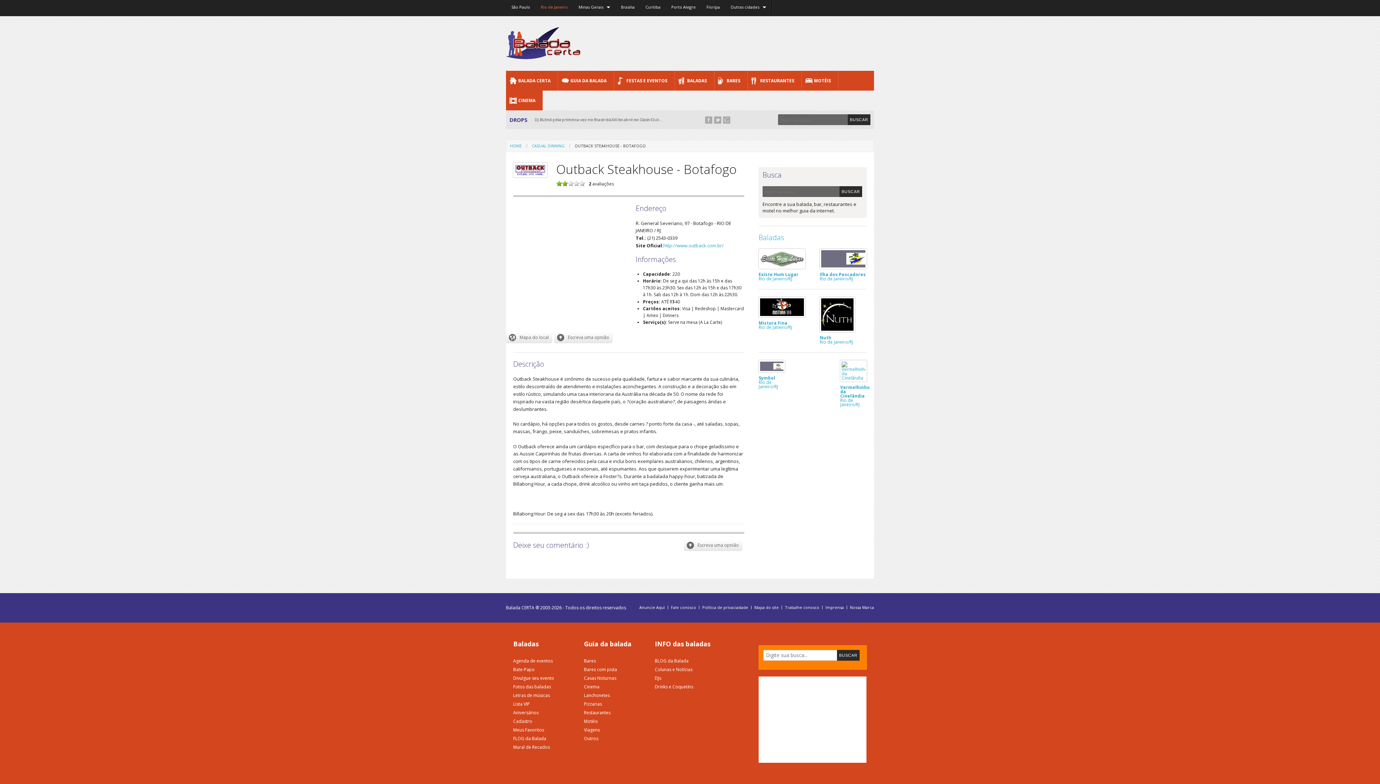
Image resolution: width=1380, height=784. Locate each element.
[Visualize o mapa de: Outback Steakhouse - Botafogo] (529, 337)
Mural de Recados (531, 747)
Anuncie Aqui (652, 607)
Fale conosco (683, 607)
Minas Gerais (591, 7)
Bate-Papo (524, 669)
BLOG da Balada (672, 661)
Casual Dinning (548, 145)
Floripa (713, 7)
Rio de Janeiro (554, 7)
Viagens (592, 730)
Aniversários (526, 713)
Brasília (628, 7)
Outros (591, 738)
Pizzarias (593, 704)
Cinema (526, 100)
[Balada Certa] (543, 53)
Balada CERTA (534, 81)
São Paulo (520, 7)
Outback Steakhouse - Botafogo (610, 145)
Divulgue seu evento (533, 678)
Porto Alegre (683, 7)
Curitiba (653, 7)
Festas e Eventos (646, 81)
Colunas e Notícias (674, 669)
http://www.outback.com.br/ (693, 245)
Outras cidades (745, 7)
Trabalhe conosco (802, 607)
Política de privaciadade (725, 607)
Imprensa (834, 607)
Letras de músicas (531, 695)
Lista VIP (521, 704)
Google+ (726, 120)
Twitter (717, 120)
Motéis (822, 81)
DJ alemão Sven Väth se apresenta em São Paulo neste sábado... (596, 119)
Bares (733, 81)
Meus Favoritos (528, 730)
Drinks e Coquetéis (674, 687)
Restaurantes (777, 81)
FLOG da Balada (529, 738)
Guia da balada (607, 643)
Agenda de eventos (533, 661)
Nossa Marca (862, 607)
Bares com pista (600, 669)
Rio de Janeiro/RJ (779, 276)
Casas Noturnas (600, 678)
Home (516, 145)
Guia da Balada (588, 81)
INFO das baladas (682, 643)
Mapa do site (766, 607)
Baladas (697, 81)
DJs (658, 678)
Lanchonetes (597, 695)
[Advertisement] (743, 43)
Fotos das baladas (532, 687)
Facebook (708, 120)
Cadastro (522, 721)
